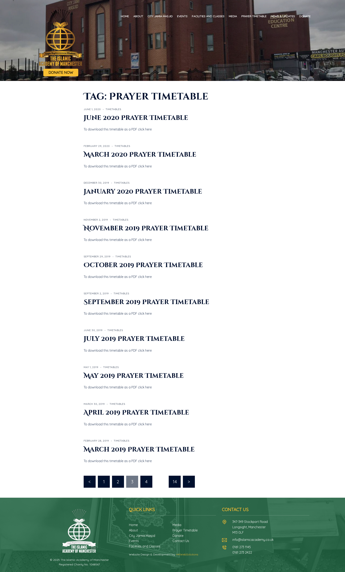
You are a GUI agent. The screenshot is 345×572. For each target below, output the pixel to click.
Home (125, 16)
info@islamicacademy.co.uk (253, 540)
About (138, 16)
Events (182, 16)
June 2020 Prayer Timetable (136, 118)
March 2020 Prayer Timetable (140, 154)
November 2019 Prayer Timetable (146, 228)
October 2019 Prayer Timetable (143, 265)
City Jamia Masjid (160, 16)
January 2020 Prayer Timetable (143, 191)
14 (175, 481)
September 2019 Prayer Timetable (146, 302)
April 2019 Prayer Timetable (136, 412)
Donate (305, 16)
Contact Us (180, 541)
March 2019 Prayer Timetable (139, 449)
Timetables (113, 109)
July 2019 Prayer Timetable (134, 339)
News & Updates (283, 16)
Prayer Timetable (254, 16)
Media (233, 16)
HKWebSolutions (187, 554)
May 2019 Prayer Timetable (134, 376)
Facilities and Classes (208, 16)
